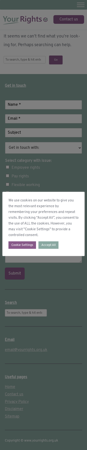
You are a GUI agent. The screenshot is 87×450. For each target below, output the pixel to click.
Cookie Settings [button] (22, 245)
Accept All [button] (48, 245)
